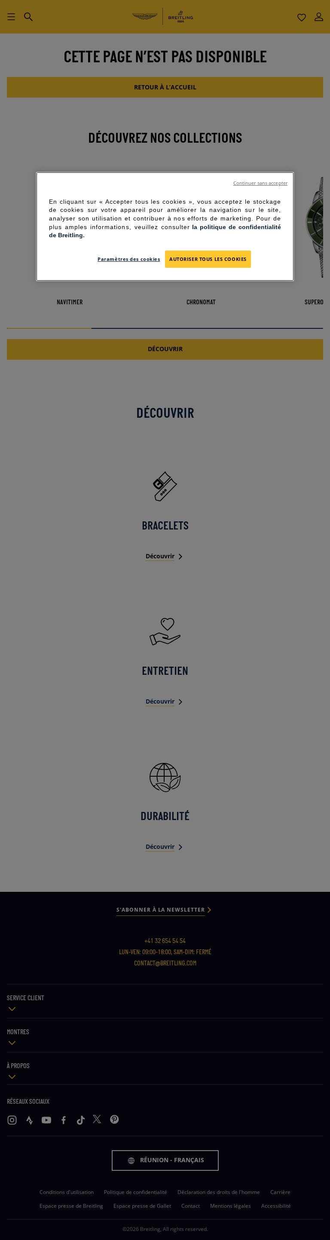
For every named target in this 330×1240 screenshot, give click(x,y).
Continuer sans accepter (260, 183)
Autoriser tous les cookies (208, 259)
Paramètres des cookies (129, 259)
